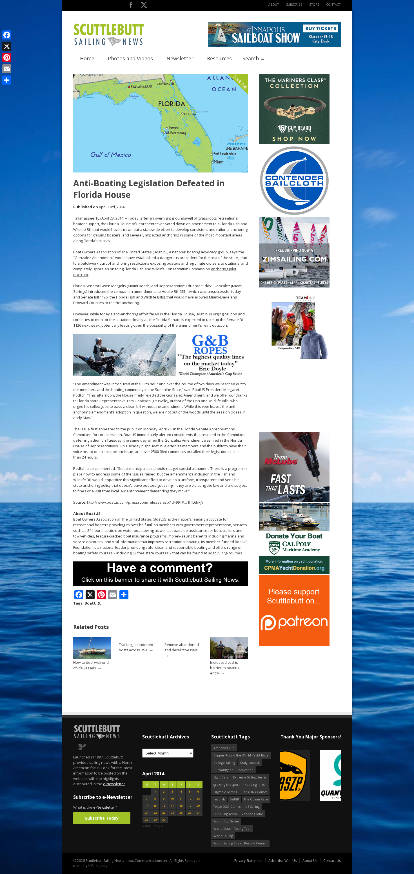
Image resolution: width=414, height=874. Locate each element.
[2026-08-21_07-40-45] (274, 45)
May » (158, 826)
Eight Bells (220, 777)
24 (172, 813)
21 (146, 813)
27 (198, 813)
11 (181, 798)
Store (314, 4)
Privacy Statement (248, 860)
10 (172, 798)
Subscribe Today (102, 818)
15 (155, 805)
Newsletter (179, 58)
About (273, 4)
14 (146, 805)
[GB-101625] (160, 374)
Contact (333, 4)
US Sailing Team (225, 814)
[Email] (6, 68)
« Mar (146, 826)
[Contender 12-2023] (294, 214)
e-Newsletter (114, 783)
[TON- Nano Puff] (294, 357)
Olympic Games (225, 792)
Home (87, 58)
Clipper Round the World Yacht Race (240, 755)
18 (181, 805)
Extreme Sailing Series (249, 777)
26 (190, 813)
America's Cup (224, 748)
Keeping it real (255, 784)
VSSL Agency (98, 865)
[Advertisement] (294, 395)
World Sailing (223, 836)
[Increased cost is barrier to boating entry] (229, 657)
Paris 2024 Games (254, 792)
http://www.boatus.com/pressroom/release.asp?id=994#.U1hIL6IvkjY (145, 502)
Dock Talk (240, 82)
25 (181, 813)
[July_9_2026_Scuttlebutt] (294, 572)
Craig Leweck (250, 762)
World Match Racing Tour (232, 828)
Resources (219, 58)
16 (164, 805)
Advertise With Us (282, 860)
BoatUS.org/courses (225, 553)
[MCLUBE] (294, 501)
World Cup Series (226, 821)
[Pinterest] (6, 57)
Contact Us (332, 860)
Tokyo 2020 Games (227, 806)
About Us (309, 860)
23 (164, 813)
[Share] (6, 80)
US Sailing (252, 806)
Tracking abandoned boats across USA (136, 647)
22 (155, 813)
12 (190, 798)
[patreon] (294, 644)
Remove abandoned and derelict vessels (181, 647)
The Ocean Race (256, 799)
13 (198, 798)
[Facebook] (6, 35)
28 (146, 820)
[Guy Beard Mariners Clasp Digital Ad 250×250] (294, 143)
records (219, 799)
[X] (6, 46)
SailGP (234, 799)
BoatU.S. (92, 603)
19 (190, 805)
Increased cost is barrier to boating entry (224, 667)
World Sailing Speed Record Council (240, 843)
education (245, 770)
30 (164, 820)
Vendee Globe (252, 814)
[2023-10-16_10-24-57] (310, 776)
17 (172, 805)
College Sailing (224, 762)
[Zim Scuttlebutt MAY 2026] (294, 286)
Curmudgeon (223, 770)
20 (198, 805)
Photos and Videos (130, 58)
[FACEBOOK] (131, 6)
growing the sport (226, 784)
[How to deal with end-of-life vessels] (92, 657)
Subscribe (294, 4)
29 (155, 820)
